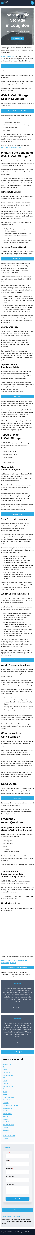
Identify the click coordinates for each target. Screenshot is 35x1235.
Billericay (6, 1078)
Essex (5, 1067)
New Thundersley (8, 1097)
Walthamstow (5, 962)
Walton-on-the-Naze (9, 1135)
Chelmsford (6, 1089)
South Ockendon (8, 1075)
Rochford (6, 1122)
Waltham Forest (22, 960)
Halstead (5, 1127)
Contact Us (17, 660)
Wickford (5, 1094)
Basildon (5, 1083)
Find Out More (17, 258)
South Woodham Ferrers (10, 1105)
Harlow (5, 1069)
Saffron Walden (7, 1113)
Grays (5, 1080)
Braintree (6, 1111)
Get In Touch (17, 1210)
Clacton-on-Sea (8, 1133)
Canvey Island (7, 1108)
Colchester (6, 1130)
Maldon (5, 1119)
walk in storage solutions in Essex (11, 148)
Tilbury (5, 1091)
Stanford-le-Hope (8, 1086)
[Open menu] (32, 3)
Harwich (5, 1138)
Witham (5, 1116)
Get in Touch (17, 396)
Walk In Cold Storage (7, 56)
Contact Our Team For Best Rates (17, 110)
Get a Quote (16, 38)
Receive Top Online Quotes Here (17, 967)
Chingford (14, 960)
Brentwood (6, 1072)
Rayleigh (5, 1102)
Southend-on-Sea (8, 1124)
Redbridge (13, 962)
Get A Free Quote (17, 1052)
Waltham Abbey (5, 960)
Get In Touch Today (17, 66)
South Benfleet (7, 1100)
